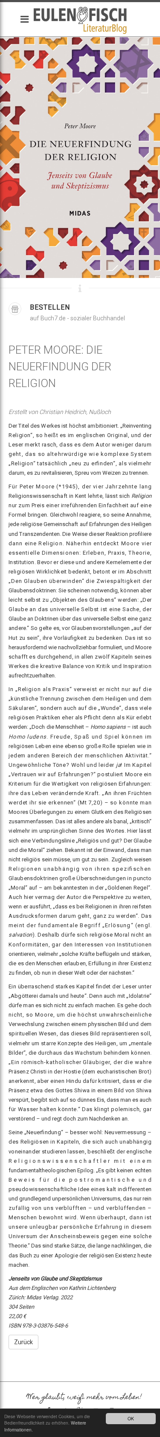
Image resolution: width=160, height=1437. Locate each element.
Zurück (23, 1342)
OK (131, 1418)
